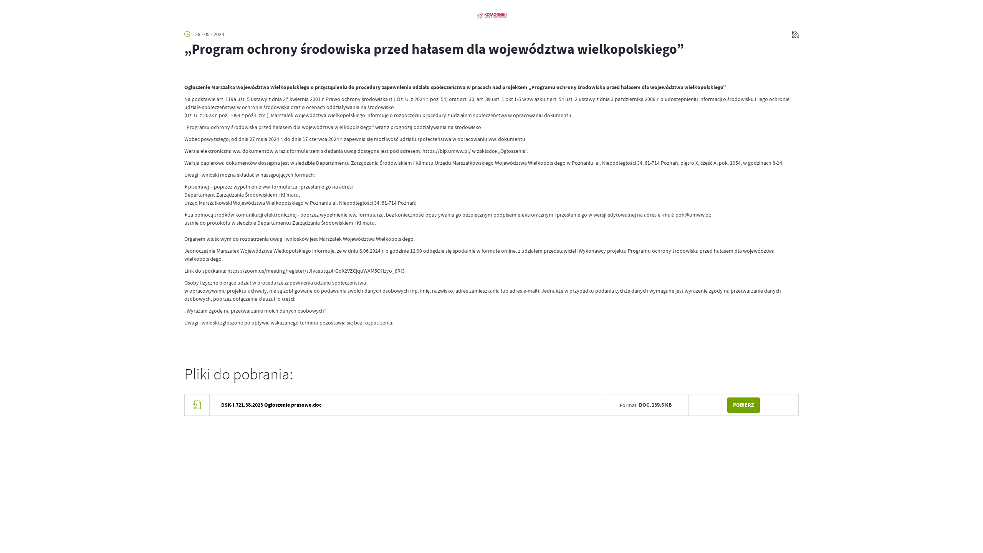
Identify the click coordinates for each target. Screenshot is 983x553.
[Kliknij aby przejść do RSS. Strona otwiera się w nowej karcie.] (795, 34)
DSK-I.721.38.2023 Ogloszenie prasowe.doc (271, 405)
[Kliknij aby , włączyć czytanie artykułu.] (190, 72)
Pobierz (743, 405)
